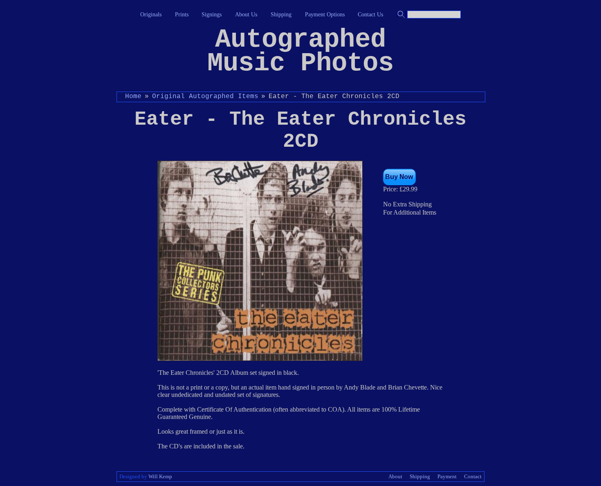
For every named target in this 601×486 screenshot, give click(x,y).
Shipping (281, 14)
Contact (473, 476)
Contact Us (370, 14)
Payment (447, 476)
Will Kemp (160, 476)
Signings (212, 14)
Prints (181, 14)
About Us (246, 14)
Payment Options (325, 14)
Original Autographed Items (205, 96)
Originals (150, 14)
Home (133, 96)
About (395, 476)
